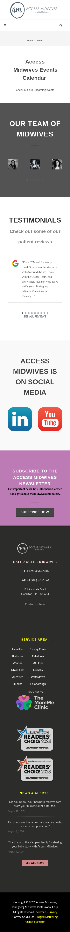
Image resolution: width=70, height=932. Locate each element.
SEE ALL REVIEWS (35, 316)
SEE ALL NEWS (35, 863)
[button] (27, 180)
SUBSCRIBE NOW (35, 512)
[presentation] (4, 164)
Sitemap (41, 912)
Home (29, 40)
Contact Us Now (35, 604)
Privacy (53, 912)
